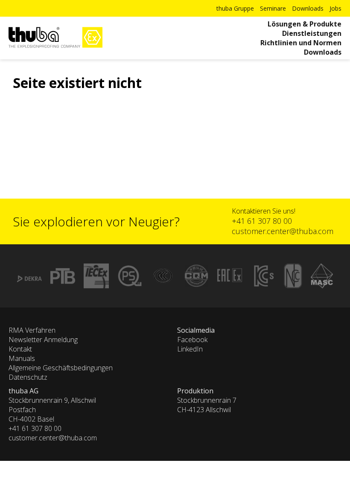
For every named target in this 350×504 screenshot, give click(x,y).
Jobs (335, 8)
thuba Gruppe (235, 8)
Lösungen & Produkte (304, 24)
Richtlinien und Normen (300, 42)
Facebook (192, 339)
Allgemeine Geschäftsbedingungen (61, 367)
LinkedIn (190, 349)
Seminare (273, 8)
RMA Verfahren (32, 330)
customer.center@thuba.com (282, 231)
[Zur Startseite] (55, 47)
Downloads (308, 8)
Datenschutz (28, 377)
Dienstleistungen (311, 33)
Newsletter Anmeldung (43, 339)
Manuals (22, 358)
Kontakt (20, 349)
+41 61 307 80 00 (262, 221)
